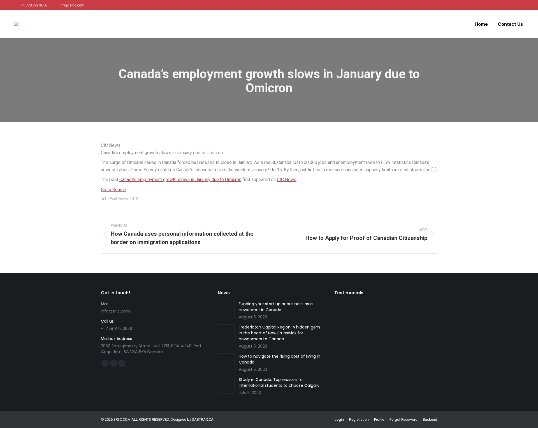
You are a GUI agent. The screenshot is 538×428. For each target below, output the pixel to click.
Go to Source (113, 189)
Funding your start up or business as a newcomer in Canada (276, 307)
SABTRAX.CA (203, 419)
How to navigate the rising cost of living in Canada (279, 359)
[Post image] (226, 309)
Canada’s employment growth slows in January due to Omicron (180, 179)
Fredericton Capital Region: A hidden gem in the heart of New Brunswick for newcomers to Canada (279, 333)
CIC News (286, 179)
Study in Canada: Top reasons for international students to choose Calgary (279, 382)
